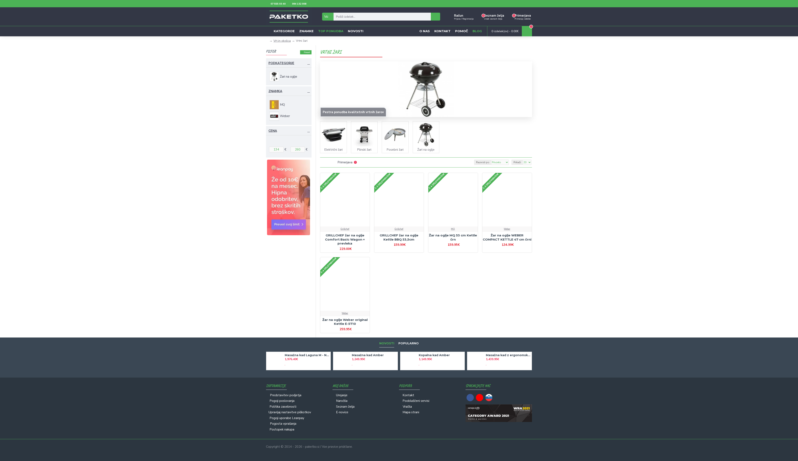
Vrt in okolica (282, 41)
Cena (272, 131)
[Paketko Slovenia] (489, 397)
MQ (453, 229)
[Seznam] (327, 162)
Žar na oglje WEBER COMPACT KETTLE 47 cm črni (507, 237)
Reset (307, 52)
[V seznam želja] (341, 226)
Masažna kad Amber (368, 355)
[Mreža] (322, 162)
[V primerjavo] (348, 226)
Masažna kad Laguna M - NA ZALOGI (307, 355)
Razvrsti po (482, 162)
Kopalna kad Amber (434, 355)
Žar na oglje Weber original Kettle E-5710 (345, 322)
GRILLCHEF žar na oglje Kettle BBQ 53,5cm (399, 237)
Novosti (386, 343)
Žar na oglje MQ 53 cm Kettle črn (453, 237)
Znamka (275, 91)
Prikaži (517, 162)
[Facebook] (470, 397)
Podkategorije (281, 63)
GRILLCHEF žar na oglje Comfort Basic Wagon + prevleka (345, 239)
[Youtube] (479, 397)
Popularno (408, 343)
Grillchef (344, 229)
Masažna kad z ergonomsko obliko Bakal (508, 355)
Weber (507, 229)
